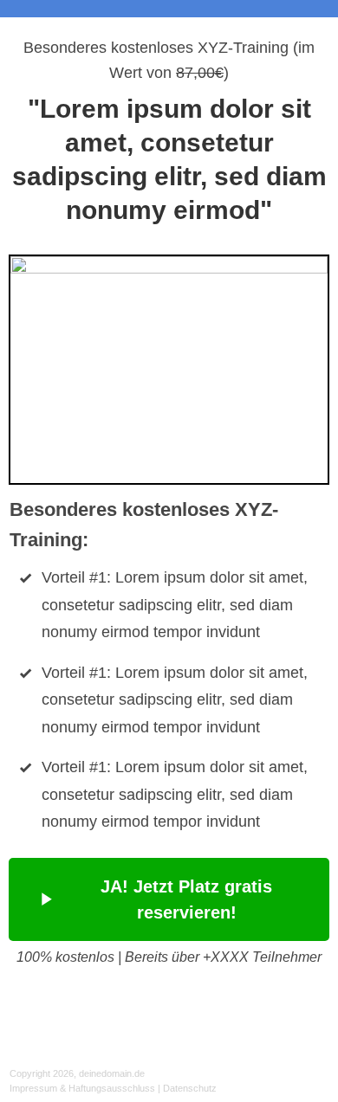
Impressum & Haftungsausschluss (82, 1088)
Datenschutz (190, 1088)
